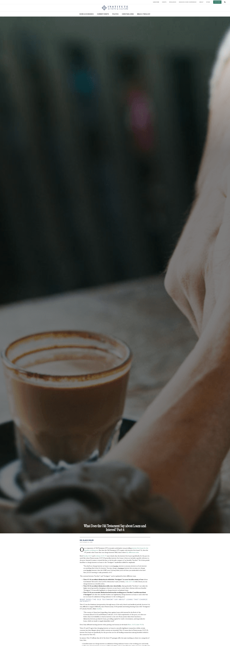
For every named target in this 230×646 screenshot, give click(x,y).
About (201, 2)
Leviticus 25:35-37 (100, 556)
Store (208, 2)
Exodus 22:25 (87, 556)
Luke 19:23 (139, 624)
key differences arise (132, 552)
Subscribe (156, 2)
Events (164, 2)
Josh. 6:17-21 (129, 581)
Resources (172, 2)
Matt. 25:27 (131, 624)
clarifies (99, 609)
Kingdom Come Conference (187, 2)
